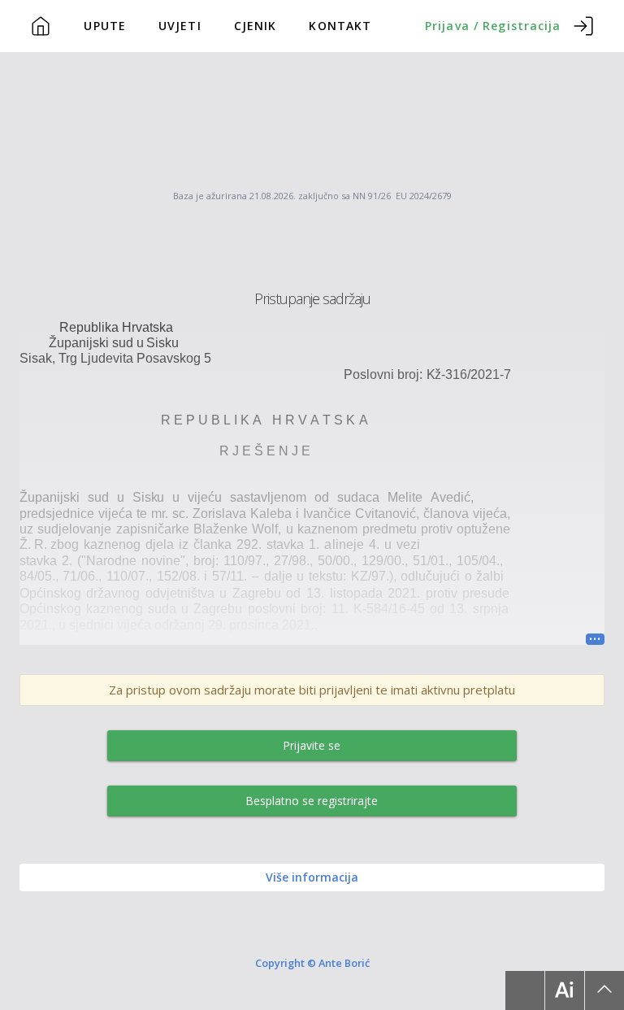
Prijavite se (311, 745)
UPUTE (105, 25)
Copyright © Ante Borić (312, 963)
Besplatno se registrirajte (311, 800)
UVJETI (180, 25)
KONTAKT (340, 25)
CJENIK (255, 25)
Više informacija (312, 877)
